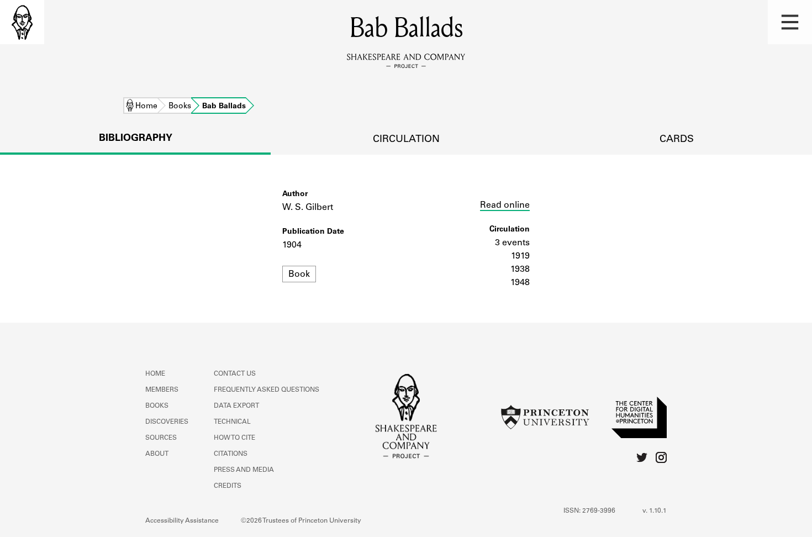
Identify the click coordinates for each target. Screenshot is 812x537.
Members (161, 390)
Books (179, 106)
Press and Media (244, 470)
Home (146, 106)
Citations (230, 454)
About (156, 454)
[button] (790, 22)
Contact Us (235, 374)
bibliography (135, 139)
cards (677, 140)
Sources (161, 438)
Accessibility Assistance (182, 521)
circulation (406, 140)
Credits (227, 486)
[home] (22, 22)
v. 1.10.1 (654, 511)
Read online (505, 205)
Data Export (236, 406)
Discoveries (166, 422)
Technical (232, 422)
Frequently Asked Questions (266, 390)
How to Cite (234, 438)
